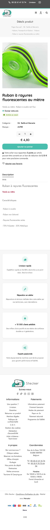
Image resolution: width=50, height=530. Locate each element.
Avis (4, 179)
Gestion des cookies (12, 428)
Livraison (13, 407)
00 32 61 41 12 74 (19, 2)
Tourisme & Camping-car (13, 474)
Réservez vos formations (13, 456)
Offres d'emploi (13, 459)
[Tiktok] (21, 393)
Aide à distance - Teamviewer (13, 437)
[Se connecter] (41, 12)
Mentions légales (13, 416)
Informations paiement (36, 404)
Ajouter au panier (25, 147)
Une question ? (12, 404)
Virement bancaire (36, 407)
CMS (25, 517)
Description (8, 174)
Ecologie (13, 462)
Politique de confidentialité (13, 420)
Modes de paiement (36, 410)
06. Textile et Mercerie (31, 27)
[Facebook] (17, 393)
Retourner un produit (13, 413)
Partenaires (13, 468)
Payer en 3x (36, 413)
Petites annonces (13, 471)
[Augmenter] (31, 134)
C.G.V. (12, 425)
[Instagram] (25, 393)
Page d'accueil (17, 27)
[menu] (36, 11)
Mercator (27, 498)
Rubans (36, 30)
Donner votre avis (11, 110)
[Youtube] (28, 393)
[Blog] (32, 393)
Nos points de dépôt (13, 465)
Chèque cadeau (13, 453)
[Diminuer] (19, 134)
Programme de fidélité (36, 419)
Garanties (12, 410)
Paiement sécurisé (36, 416)
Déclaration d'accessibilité (13, 432)
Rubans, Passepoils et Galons (22, 30)
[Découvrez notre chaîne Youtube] (40, 2)
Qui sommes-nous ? (12, 450)
